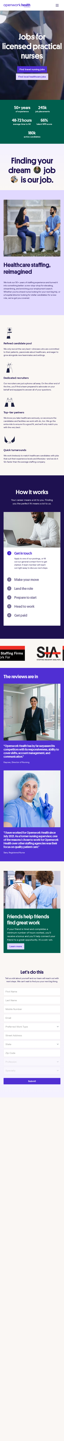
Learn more (16, 946)
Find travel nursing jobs (32, 69)
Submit (32, 1081)
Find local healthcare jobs (32, 76)
